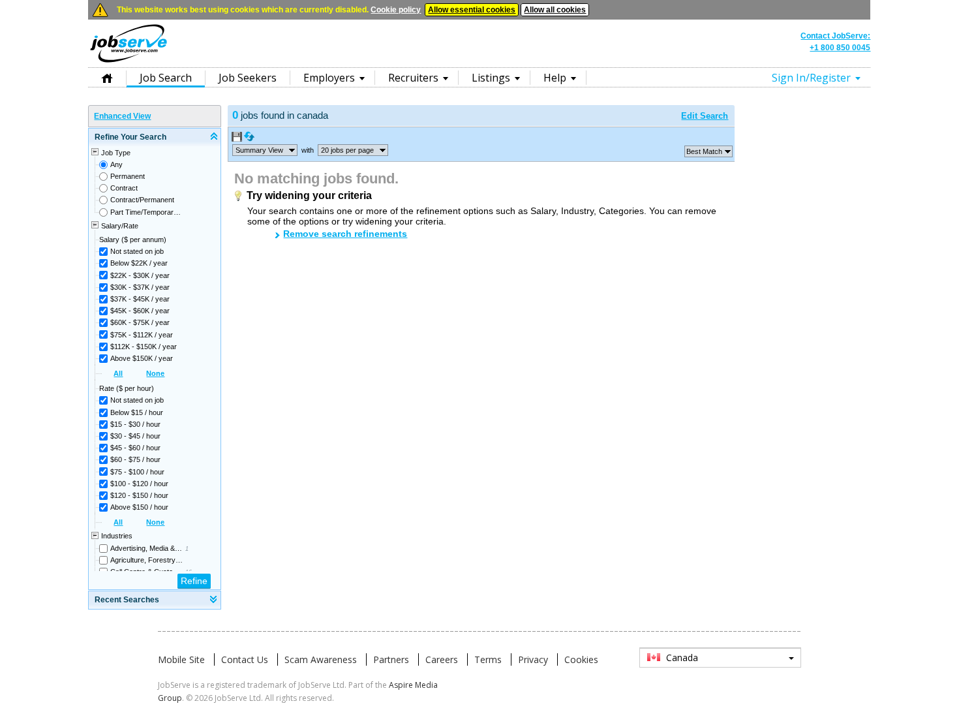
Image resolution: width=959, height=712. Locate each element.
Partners (391, 659)
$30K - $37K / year (140, 287)
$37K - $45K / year (140, 299)
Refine (194, 581)
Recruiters (413, 77)
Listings (491, 77)
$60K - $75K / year (140, 322)
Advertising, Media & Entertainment (146, 548)
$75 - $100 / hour (137, 472)
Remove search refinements (345, 233)
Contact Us (244, 659)
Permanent (127, 176)
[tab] (154, 137)
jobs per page (347, 150)
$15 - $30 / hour (135, 424)
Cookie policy (396, 9)
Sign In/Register (811, 77)
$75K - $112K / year (141, 335)
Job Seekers (248, 77)
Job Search (166, 77)
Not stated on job (137, 251)
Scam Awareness (320, 659)
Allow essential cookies (471, 9)
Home (107, 77)
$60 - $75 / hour (135, 459)
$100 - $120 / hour (139, 484)
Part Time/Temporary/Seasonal (146, 212)
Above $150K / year (141, 358)
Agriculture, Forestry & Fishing (146, 560)
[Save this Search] (238, 139)
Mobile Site (181, 659)
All (118, 373)
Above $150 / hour (139, 507)
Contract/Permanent (142, 200)
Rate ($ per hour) (126, 388)
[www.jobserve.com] (479, 61)
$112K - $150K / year (143, 346)
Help (554, 77)
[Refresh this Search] (249, 139)
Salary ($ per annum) (132, 239)
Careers (441, 659)
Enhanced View (122, 116)
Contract (124, 188)
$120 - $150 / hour (139, 495)
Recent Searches (127, 599)
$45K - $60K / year (140, 311)
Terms (488, 659)
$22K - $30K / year (140, 275)
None (155, 373)
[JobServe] (128, 62)
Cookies (581, 659)
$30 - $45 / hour (135, 436)
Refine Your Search (130, 137)
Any (116, 164)
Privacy (533, 659)
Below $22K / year (139, 263)
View (259, 150)
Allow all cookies (555, 9)
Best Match (704, 151)
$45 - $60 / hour (135, 448)
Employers (329, 77)
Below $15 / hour (136, 412)
